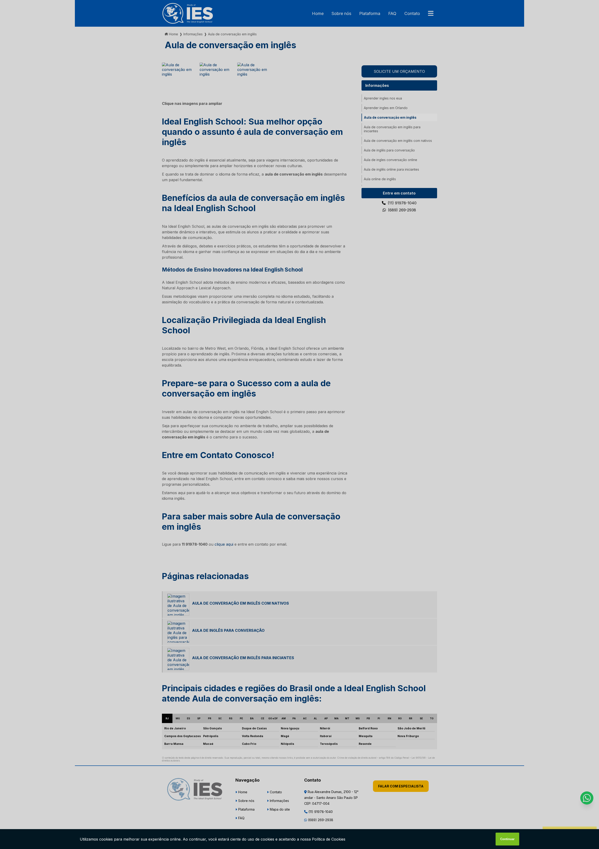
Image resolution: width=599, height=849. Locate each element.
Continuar (507, 839)
